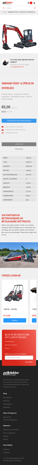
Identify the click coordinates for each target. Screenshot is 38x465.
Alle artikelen (7, 397)
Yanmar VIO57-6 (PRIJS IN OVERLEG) (21, 12)
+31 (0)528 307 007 (17, 67)
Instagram (6, 449)
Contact (5, 436)
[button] (29, 3)
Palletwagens (7, 404)
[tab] (19, 144)
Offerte (5, 439)
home (4, 12)
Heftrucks (6, 401)
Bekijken (15, 320)
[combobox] (17, 8)
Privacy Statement (9, 433)
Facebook (6, 452)
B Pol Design (16, 460)
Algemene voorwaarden (11, 429)
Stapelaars (6, 407)
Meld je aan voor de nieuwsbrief (15, 354)
